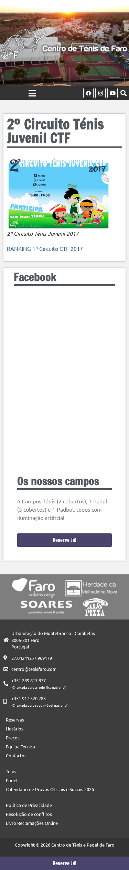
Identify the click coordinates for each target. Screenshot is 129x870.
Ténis (11, 771)
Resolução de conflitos (29, 814)
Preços (13, 737)
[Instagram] (100, 93)
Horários (14, 728)
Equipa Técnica (20, 746)
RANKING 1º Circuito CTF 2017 (45, 248)
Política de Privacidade (29, 805)
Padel (12, 780)
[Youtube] (112, 93)
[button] (123, 93)
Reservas (15, 720)
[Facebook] (88, 93)
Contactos (16, 755)
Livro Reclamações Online (32, 823)
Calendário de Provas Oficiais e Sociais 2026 (50, 789)
